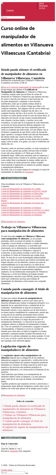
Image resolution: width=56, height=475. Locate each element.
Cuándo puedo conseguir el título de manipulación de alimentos (22, 422)
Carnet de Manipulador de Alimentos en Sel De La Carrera (25, 210)
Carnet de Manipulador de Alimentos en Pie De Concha (24, 191)
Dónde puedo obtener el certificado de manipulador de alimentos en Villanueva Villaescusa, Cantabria (23, 408)
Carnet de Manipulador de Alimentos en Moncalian (22, 193)
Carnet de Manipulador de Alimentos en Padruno (21, 208)
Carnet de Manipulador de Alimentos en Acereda (21, 196)
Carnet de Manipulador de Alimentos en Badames (21, 215)
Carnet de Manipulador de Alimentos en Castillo (21, 189)
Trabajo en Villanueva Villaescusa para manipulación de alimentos (24, 416)
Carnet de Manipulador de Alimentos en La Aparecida (23, 212)
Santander (29, 172)
